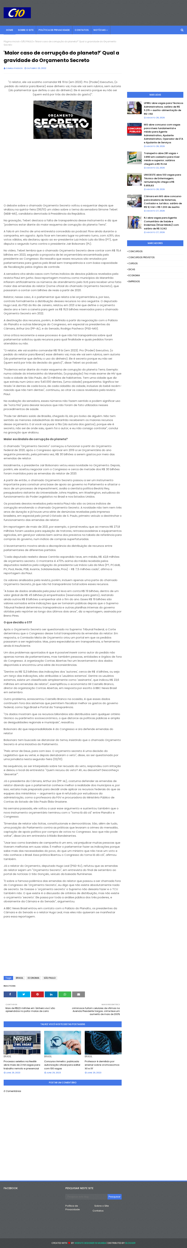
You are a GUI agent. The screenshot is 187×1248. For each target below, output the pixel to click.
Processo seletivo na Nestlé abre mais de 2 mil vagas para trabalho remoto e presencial (22, 1065)
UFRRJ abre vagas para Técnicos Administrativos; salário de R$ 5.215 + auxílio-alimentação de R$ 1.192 (163, 108)
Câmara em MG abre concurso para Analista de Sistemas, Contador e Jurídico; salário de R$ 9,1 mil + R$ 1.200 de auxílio (163, 202)
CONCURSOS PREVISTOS (141, 257)
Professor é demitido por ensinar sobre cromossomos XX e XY (102, 1065)
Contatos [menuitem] (82, 30)
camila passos (14, 68)
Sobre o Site (101, 1206)
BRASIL (19, 977)
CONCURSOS (135, 251)
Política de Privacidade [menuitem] (54, 30)
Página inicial (11, 41)
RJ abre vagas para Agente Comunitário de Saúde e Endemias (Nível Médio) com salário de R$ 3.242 (161, 223)
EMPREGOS (134, 281)
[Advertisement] (63, 173)
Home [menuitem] (9, 30)
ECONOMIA (33, 977)
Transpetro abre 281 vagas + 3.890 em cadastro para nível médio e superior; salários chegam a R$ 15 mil (162, 159)
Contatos (98, 1210)
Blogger (130, 1243)
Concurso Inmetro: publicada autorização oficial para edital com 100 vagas (62, 1065)
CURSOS (133, 263)
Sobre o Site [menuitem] (26, 30)
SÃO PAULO (27, 41)
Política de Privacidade (72, 1207)
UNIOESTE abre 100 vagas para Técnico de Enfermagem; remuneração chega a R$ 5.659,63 (162, 180)
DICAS (131, 269)
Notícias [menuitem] (100, 30)
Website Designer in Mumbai (90, 1243)
